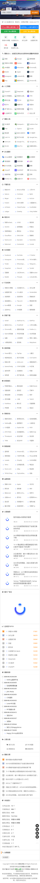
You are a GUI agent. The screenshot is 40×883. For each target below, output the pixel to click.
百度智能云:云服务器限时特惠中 (29, 27)
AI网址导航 (21, 864)
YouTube (14, 816)
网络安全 (11, 749)
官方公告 (11, 745)
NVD (12, 813)
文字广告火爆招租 (10, 31)
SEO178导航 (25, 869)
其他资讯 (30, 749)
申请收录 (36, 53)
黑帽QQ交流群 (25, 866)
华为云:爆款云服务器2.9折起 (10, 27)
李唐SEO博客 (15, 819)
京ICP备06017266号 (8, 869)
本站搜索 (35, 12)
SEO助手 (5, 857)
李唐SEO (33, 869)
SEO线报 (30, 745)
